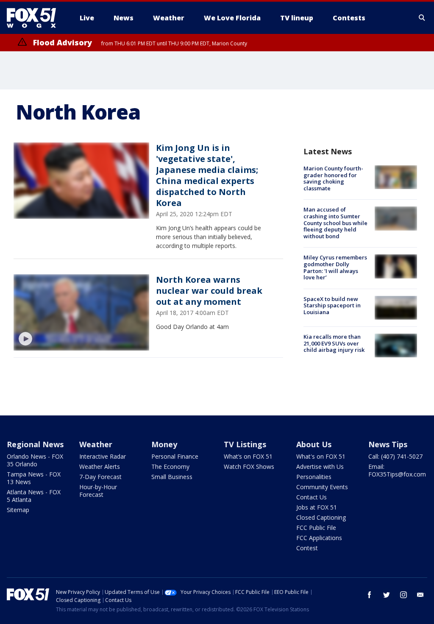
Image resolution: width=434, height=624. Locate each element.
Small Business (171, 477)
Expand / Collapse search (422, 18)
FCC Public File (316, 528)
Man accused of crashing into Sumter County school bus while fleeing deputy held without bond (335, 223)
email (420, 595)
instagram (403, 595)
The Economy (170, 466)
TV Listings (245, 444)
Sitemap (18, 510)
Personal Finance (174, 456)
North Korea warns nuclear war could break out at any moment (209, 290)
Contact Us (311, 497)
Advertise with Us (320, 466)
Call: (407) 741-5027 (395, 456)
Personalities (313, 477)
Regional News (35, 444)
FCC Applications (319, 538)
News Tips (387, 444)
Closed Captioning (321, 517)
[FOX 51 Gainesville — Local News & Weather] (35, 18)
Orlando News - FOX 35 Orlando (35, 460)
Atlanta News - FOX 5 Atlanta (34, 496)
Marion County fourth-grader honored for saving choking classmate (333, 178)
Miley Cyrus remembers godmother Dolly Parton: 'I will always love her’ (335, 267)
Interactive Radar (102, 456)
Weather (95, 444)
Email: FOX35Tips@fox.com (397, 470)
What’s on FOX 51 (248, 456)
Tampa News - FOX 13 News (34, 478)
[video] (81, 312)
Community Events (322, 487)
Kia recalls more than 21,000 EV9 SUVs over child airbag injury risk (333, 343)
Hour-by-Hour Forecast (98, 491)
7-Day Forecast (100, 477)
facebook (369, 595)
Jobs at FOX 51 (316, 507)
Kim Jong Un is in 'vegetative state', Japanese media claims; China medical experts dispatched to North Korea (207, 175)
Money (164, 444)
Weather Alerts (99, 466)
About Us (313, 444)
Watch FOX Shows (249, 466)
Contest (307, 548)
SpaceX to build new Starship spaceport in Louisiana (332, 305)
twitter (386, 595)
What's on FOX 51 (320, 456)
